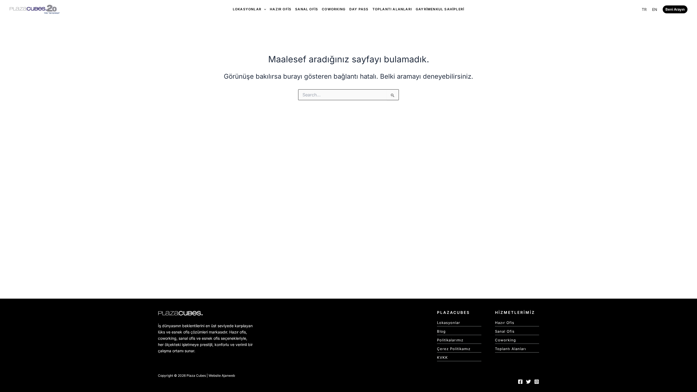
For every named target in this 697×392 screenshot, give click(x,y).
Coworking (505, 340)
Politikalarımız (450, 340)
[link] (644, 9)
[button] (675, 9)
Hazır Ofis (504, 322)
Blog (441, 331)
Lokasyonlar (448, 322)
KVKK (442, 357)
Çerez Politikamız (453, 349)
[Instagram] (536, 381)
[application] (263, 9)
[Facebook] (520, 381)
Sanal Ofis (505, 331)
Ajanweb (228, 375)
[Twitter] (528, 381)
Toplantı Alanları (510, 349)
